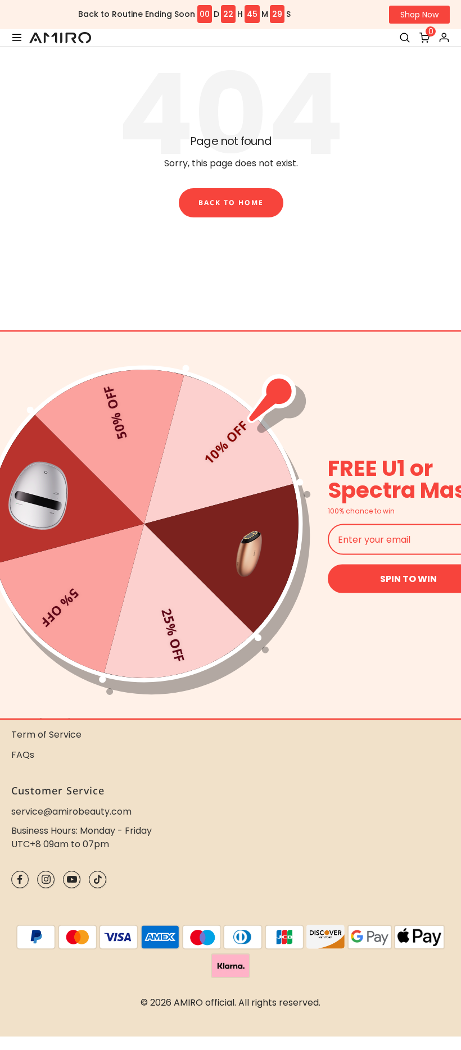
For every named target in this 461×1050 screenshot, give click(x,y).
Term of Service (46, 734)
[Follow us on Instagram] (46, 879)
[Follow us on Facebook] (20, 879)
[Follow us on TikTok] (97, 879)
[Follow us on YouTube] (71, 879)
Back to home (231, 202)
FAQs (22, 754)
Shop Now (419, 14)
